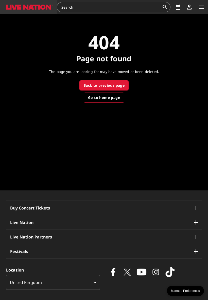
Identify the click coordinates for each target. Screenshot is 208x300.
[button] (28, 7)
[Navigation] (201, 7)
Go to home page (104, 97)
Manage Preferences (185, 291)
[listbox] (53, 282)
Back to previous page (104, 85)
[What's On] (178, 7)
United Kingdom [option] (26, 282)
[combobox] (110, 7)
